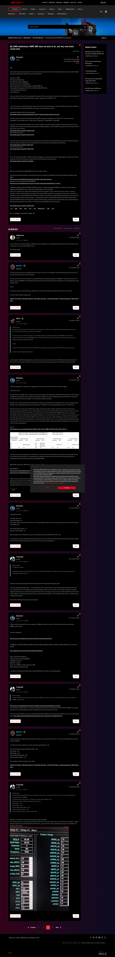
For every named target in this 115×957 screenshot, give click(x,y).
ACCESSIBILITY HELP (34, 938)
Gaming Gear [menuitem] (41, 14)
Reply (75, 219)
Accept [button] (67, 488)
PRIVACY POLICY (77, 943)
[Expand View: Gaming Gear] (45, 14)
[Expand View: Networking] (54, 14)
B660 (16, 208)
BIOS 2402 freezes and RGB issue (93, 88)
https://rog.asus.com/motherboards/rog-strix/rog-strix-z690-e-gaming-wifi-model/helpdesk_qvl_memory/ (35, 183)
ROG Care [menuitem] (24, 9)
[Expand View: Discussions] (46, 9)
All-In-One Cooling (90, 73)
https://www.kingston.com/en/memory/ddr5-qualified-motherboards (26, 650)
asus (13, 213)
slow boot (30, 213)
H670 (25, 208)
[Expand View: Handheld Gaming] (75, 9)
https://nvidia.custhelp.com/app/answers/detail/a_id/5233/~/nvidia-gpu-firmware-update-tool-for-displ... (35, 114)
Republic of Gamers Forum (15, 38)
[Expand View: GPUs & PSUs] (27, 14)
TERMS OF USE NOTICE (67, 943)
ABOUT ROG (12, 938)
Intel (35, 208)
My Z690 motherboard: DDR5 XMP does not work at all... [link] (58, 38)
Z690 (48, 208)
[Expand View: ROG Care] (28, 9)
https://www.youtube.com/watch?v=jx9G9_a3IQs (21, 145)
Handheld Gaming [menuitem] (70, 9)
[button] (12, 219)
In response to (23, 240)
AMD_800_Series (89, 83)
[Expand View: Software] (36, 9)
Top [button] (11, 953)
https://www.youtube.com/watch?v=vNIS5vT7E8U (22, 149)
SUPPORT (80, 2)
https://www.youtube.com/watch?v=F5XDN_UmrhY (22, 205)
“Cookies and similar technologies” (54, 483)
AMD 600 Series (89, 56)
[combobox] (57, 27)
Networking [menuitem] (50, 14)
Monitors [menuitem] (31, 14)
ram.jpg (14, 488)
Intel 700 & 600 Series (38, 38)
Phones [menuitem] (80, 9)
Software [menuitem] (33, 9)
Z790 (53, 208)
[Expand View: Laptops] (63, 9)
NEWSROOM (23, 938)
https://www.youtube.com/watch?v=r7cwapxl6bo (22, 161)
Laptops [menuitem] (60, 9)
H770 (30, 208)
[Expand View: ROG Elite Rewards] (67, 14)
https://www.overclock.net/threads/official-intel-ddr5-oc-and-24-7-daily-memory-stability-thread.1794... (38, 716)
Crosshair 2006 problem (91, 71)
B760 (21, 208)
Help (101, 11)
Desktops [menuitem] (51, 9)
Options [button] (104, 38)
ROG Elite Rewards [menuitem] (61, 14)
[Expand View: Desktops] (55, 9)
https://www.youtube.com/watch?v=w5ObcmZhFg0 (22, 130)
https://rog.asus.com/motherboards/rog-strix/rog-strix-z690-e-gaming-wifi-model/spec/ (31, 179)
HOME (18, 938)
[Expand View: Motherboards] (16, 14)
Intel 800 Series (89, 65)
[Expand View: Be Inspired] (19, 9)
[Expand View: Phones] (83, 9)
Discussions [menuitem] (42, 9)
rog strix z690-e (24, 213)
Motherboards (27, 38)
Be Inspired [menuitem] (15, 9)
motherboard (17, 213)
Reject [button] (48, 488)
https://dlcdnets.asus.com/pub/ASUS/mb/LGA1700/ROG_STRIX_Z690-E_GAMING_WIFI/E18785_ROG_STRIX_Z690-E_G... (38, 429)
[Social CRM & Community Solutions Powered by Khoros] (102, 953)
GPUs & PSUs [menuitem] (22, 14)
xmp (34, 213)
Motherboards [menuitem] (11, 14)
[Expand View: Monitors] (35, 14)
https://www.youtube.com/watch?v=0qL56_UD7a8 (22, 134)
